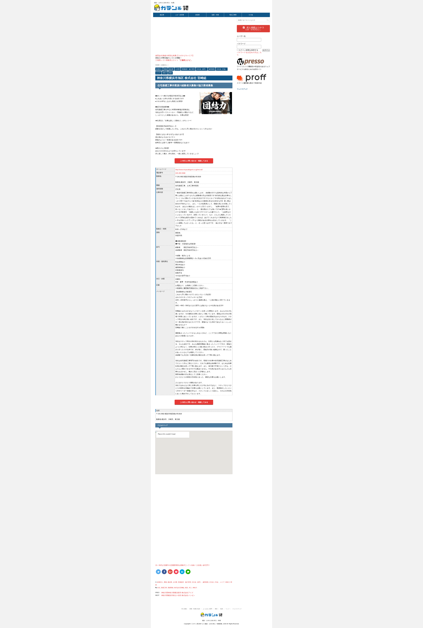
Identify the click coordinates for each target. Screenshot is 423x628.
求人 (190, 587)
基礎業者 (170, 587)
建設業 (162, 15)
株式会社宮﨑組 (179, 587)
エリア (222, 582)
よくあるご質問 (207, 609)
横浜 (186, 587)
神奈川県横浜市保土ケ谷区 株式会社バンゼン (178, 595)
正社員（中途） (214, 582)
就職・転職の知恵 (194, 609)
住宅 (158, 587)
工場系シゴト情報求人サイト (173, 60)
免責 (221, 609)
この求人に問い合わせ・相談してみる (194, 161)
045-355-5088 (180, 173)
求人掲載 (184, 609)
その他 (251, 15)
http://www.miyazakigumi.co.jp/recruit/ (189, 169)
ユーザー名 (241, 36)
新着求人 (160, 582)
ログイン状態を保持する (248, 50)
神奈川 (227, 582)
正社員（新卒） (197, 582)
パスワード (241, 44)
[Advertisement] (193, 36)
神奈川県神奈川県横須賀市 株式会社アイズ (177, 593)
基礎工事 (164, 587)
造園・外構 (215, 15)
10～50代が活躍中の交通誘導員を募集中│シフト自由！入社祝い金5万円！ (182, 565)
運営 (216, 609)
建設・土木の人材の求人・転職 (211, 620)
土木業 (175, 582)
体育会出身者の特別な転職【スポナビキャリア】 (174, 56)
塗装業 (197, 15)
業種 (165, 582)
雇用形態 (205, 582)
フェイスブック (237, 609)
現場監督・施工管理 (184, 582)
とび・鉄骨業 (179, 15)
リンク (228, 609)
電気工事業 (233, 15)
